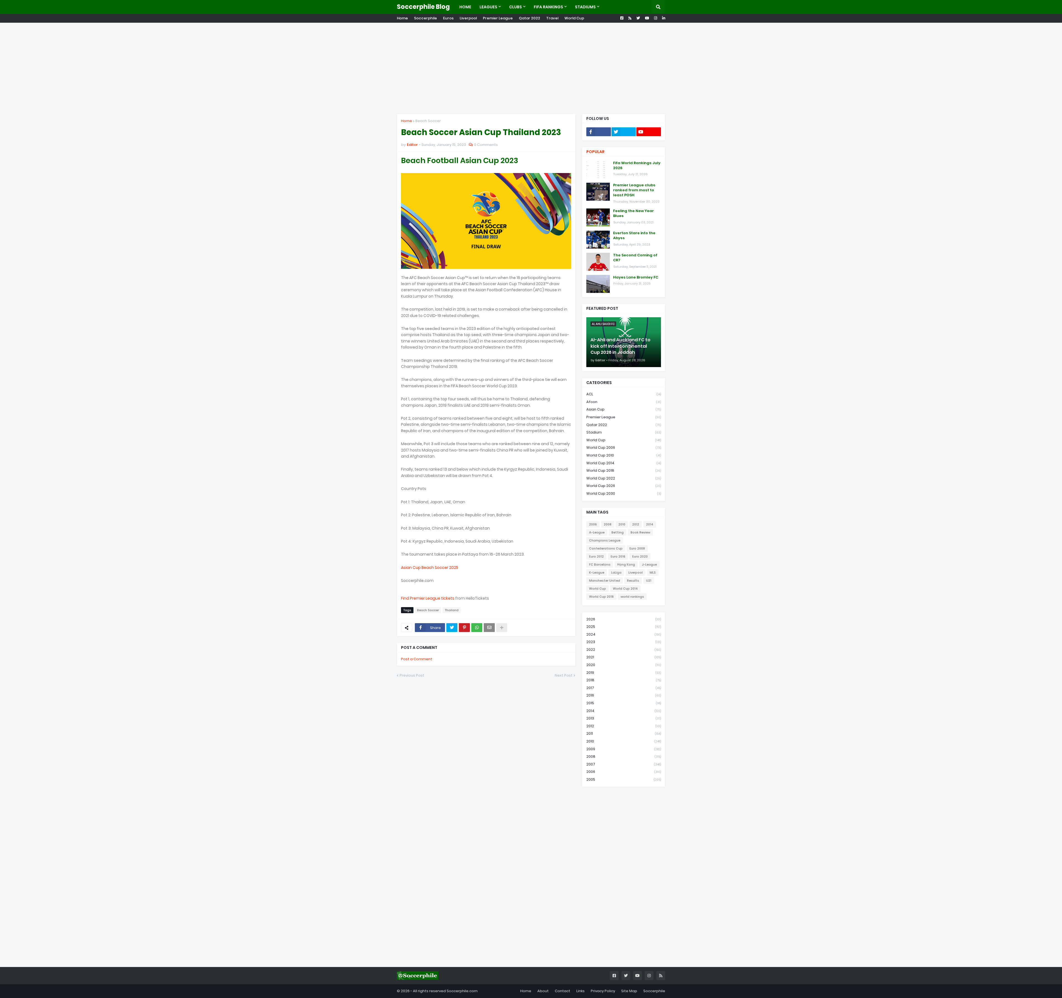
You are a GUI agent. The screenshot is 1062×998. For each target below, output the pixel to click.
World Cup (574, 18)
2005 (623, 779)
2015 (623, 703)
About (543, 991)
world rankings (632, 596)
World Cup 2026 (623, 485)
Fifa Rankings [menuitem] (548, 7)
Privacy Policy (603, 991)
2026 (623, 619)
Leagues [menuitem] (488, 7)
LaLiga (616, 572)
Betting (617, 532)
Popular (595, 151)
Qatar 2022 (529, 18)
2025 (623, 626)
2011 (623, 733)
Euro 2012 (596, 556)
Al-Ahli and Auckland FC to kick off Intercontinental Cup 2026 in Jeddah (620, 346)
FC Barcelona (599, 564)
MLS (653, 572)
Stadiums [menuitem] (585, 7)
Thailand (452, 610)
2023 (623, 641)
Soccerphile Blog (423, 6)
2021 (623, 657)
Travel (552, 18)
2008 (607, 524)
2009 (623, 749)
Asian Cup (623, 409)
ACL (623, 394)
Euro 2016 (618, 556)
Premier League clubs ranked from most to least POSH (634, 190)
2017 (623, 687)
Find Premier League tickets (427, 598)
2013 (623, 718)
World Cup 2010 (623, 455)
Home (402, 18)
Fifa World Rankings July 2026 (636, 166)
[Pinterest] (464, 627)
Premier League (498, 18)
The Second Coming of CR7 (635, 258)
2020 (623, 664)
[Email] (489, 627)
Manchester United (604, 580)
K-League (596, 572)
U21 (648, 580)
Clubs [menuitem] (515, 7)
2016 (623, 695)
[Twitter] (451, 627)
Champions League (604, 540)
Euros (448, 18)
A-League (597, 532)
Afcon (623, 401)
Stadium (623, 432)
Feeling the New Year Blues (633, 213)
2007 (623, 764)
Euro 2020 (640, 556)
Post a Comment (416, 659)
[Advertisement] (531, 68)
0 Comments (486, 144)
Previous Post (412, 675)
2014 (649, 524)
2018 (623, 680)
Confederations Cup (606, 548)
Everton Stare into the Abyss (634, 236)
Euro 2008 (637, 548)
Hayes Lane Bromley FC (635, 277)
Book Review (640, 532)
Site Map (629, 991)
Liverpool (468, 18)
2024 (623, 634)
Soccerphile (425, 18)
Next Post (563, 675)
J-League (649, 564)
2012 (635, 524)
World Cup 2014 (623, 463)
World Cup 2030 (623, 493)
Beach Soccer (428, 120)
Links (580, 991)
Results (633, 580)
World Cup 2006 (623, 447)
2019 (623, 672)
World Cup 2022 (623, 478)
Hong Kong (626, 564)
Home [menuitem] (465, 7)
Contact (562, 991)
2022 (623, 649)
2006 (593, 524)
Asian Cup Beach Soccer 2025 (429, 567)
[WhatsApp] (476, 627)
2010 (621, 524)
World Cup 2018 (623, 470)
